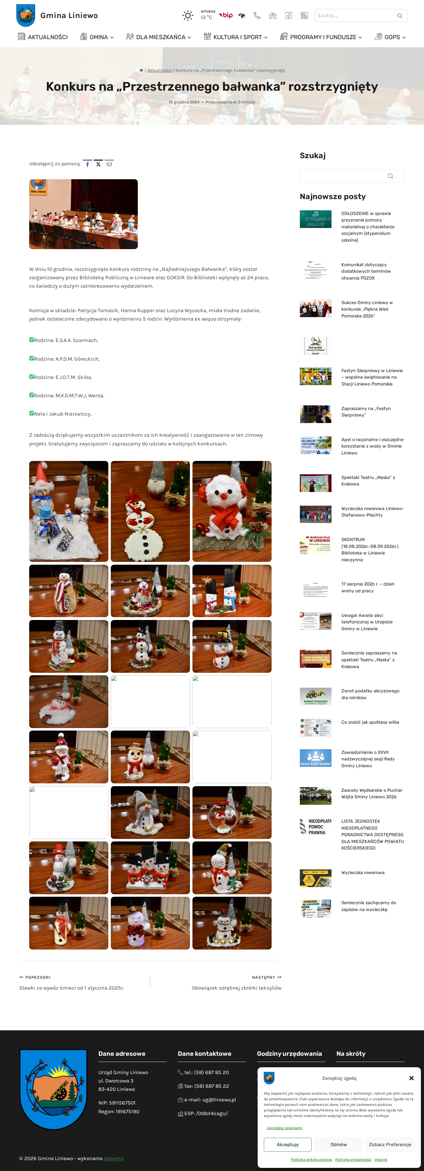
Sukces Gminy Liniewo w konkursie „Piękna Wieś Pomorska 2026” (367, 309)
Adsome (114, 1158)
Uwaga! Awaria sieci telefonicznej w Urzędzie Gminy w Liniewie (367, 622)
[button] (411, 1078)
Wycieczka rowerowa (363, 872)
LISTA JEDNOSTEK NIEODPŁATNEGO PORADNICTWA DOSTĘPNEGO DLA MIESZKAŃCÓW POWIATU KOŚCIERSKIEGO (372, 835)
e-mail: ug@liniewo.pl (210, 1099)
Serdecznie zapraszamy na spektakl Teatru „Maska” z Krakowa (369, 659)
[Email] (109, 164)
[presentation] (316, 219)
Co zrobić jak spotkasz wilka (370, 722)
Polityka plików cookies (311, 1159)
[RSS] (304, 15)
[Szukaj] (390, 176)
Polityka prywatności (353, 1159)
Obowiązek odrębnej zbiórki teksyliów (236, 983)
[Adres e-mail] (273, 15)
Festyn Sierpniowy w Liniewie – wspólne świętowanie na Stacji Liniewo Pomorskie (372, 377)
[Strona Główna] (141, 70)
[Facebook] (288, 15)
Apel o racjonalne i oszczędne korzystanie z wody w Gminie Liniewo (372, 446)
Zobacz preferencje (390, 1144)
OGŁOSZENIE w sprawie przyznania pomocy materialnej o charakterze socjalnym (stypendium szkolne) (368, 227)
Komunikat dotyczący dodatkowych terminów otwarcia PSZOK (366, 271)
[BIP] (225, 15)
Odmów (339, 1144)
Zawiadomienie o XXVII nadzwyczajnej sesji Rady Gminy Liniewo (368, 759)
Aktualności (48, 37)
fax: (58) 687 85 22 (206, 1086)
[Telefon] (257, 15)
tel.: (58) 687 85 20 (206, 1072)
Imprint (381, 1159)
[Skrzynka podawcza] (241, 15)
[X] (98, 164)
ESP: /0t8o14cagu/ (206, 1113)
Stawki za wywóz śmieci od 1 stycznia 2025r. (71, 983)
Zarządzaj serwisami (285, 1128)
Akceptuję (288, 1144)
